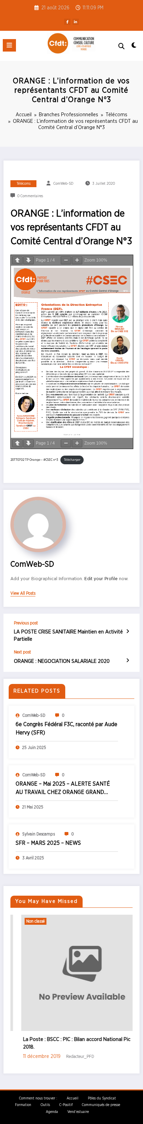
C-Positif (66, 1105)
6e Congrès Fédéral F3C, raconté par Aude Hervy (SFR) (66, 728)
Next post (22, 652)
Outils (45, 1105)
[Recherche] (121, 46)
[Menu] (9, 45)
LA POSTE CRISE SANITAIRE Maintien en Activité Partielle (68, 635)
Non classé (25, 921)
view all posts (22, 593)
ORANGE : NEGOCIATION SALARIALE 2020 (62, 661)
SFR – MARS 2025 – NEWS (48, 843)
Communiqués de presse (101, 1105)
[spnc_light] (134, 47)
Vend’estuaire (78, 1112)
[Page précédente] (17, 260)
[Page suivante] (28, 260)
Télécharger (72, 460)
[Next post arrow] (127, 661)
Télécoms (24, 183)
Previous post (26, 623)
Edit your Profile (101, 578)
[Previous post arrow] (127, 632)
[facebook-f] (67, 22)
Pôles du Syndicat (102, 1098)
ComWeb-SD (63, 183)
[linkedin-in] (76, 22)
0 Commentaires (30, 196)
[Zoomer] (77, 260)
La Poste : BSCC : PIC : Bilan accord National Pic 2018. (66, 1043)
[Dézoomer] (66, 260)
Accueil (72, 1098)
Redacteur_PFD (70, 1056)
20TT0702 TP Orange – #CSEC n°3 (34, 460)
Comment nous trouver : (38, 1098)
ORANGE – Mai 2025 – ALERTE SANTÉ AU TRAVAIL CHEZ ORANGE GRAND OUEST (63, 788)
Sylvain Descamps (38, 834)
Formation (23, 1105)
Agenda (52, 1112)
